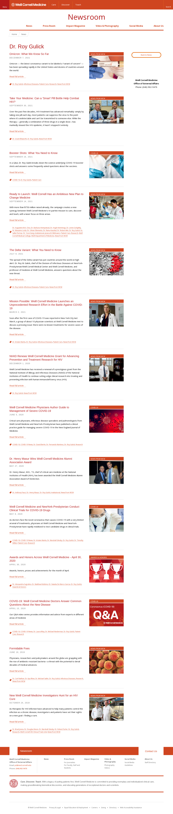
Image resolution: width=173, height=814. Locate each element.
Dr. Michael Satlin (41, 678)
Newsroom (86, 17)
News (29, 25)
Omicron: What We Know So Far (29, 53)
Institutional (39, 233)
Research (52, 84)
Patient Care (44, 84)
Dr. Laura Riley (39, 631)
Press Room (49, 25)
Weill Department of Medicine (42, 236)
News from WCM (98, 54)
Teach (78, 4)
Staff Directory (150, 762)
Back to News (146, 55)
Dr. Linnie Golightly (73, 228)
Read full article (16, 76)
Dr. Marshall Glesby (54, 540)
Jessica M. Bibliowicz (52, 233)
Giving (103, 807)
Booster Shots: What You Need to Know (33, 152)
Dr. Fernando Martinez (55, 444)
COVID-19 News (27, 444)
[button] (168, 4)
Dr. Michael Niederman (54, 631)
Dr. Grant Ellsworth (19, 139)
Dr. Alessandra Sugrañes (21, 584)
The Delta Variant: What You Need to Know (35, 250)
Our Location (13, 751)
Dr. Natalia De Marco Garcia (59, 584)
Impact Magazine (75, 25)
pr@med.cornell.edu (23, 765)
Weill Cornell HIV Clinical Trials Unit (33, 732)
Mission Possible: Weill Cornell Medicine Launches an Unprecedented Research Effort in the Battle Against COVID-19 (46, 305)
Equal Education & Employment (76, 807)
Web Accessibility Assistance (131, 807)
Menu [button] (5, 7)
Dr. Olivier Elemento (34, 230)
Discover (65, 4)
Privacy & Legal (55, 807)
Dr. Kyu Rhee (30, 678)
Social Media (136, 25)
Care (54, 4)
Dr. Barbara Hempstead (40, 228)
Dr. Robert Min (62, 230)
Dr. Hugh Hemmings (58, 228)
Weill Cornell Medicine (86, 797)
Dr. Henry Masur (33, 492)
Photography (109, 765)
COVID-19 (94, 153)
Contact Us (151, 751)
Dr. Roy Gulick (17, 84)
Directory (113, 807)
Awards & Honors (99, 557)
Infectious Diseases (31, 84)
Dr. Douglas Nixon (31, 729)
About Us (159, 25)
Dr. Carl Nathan (18, 678)
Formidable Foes (19, 648)
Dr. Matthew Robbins (40, 584)
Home (12, 26)
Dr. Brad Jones (18, 729)
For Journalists (69, 762)
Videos (107, 768)
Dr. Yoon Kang (28, 233)
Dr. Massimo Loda (19, 230)
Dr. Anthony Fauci (19, 492)
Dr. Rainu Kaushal (49, 230)
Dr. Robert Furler (61, 729)
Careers (95, 807)
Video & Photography (107, 25)
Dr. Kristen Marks (18, 342)
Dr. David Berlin (40, 444)
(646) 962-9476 (21, 768)
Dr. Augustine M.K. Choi (21, 228)
